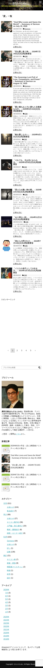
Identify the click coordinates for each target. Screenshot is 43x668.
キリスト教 (11, 559)
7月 (6, 593)
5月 (6, 599)
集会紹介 (10, 511)
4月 (6, 602)
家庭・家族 (11, 563)
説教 (8, 552)
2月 (6, 609)
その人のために (20, 3)
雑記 (5, 555)
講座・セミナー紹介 (15, 533)
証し (8, 548)
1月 (6, 612)
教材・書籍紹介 (13, 529)
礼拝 (5, 537)
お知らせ (10, 507)
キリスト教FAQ (13, 522)
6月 (6, 596)
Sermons (10, 541)
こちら (18, 434)
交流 (5, 503)
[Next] (35, 350)
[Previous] (8, 350)
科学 (8, 574)
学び (5, 514)
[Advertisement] (21, 322)
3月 (6, 605)
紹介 (8, 578)
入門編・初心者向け (15, 526)
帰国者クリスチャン (15, 567)
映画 (8, 570)
